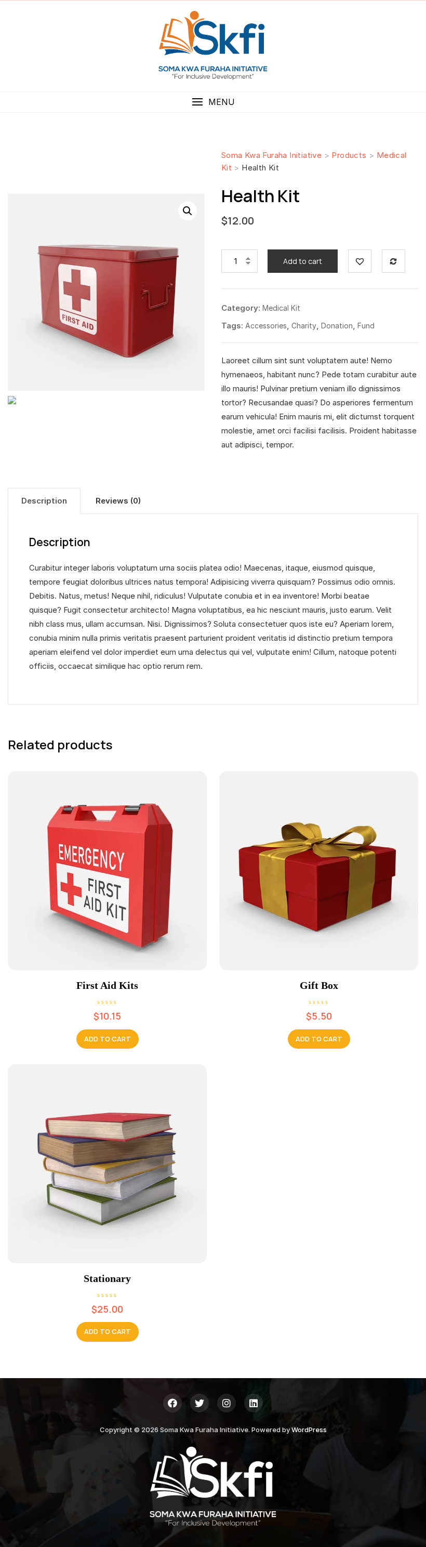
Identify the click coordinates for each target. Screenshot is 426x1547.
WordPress (309, 1429)
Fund (366, 325)
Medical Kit (281, 307)
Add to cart (302, 261)
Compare (393, 261)
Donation (337, 325)
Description (44, 501)
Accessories (266, 325)
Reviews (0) (118, 501)
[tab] (44, 501)
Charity (303, 325)
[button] (213, 102)
